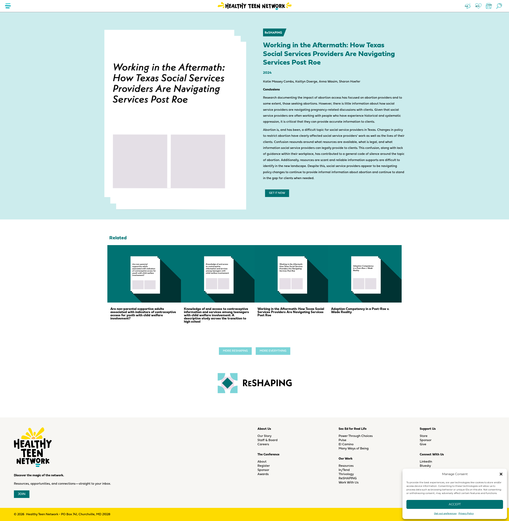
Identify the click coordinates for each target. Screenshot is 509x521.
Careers (263, 444)
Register (263, 466)
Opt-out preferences (445, 513)
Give (478, 6)
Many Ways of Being (354, 448)
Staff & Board (267, 440)
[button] (501, 474)
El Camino (346, 444)
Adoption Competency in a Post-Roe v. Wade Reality (360, 310)
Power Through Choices (356, 436)
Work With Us (348, 482)
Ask (468, 6)
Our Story (264, 436)
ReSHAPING (273, 32)
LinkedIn (426, 461)
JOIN (21, 494)
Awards (263, 474)
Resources (346, 466)
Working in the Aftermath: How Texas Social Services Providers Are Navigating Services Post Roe (290, 312)
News (489, 6)
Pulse (342, 440)
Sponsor (263, 470)
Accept (455, 504)
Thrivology (346, 474)
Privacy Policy (466, 513)
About (261, 461)
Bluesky (425, 466)
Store (423, 436)
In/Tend (344, 470)
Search (499, 6)
